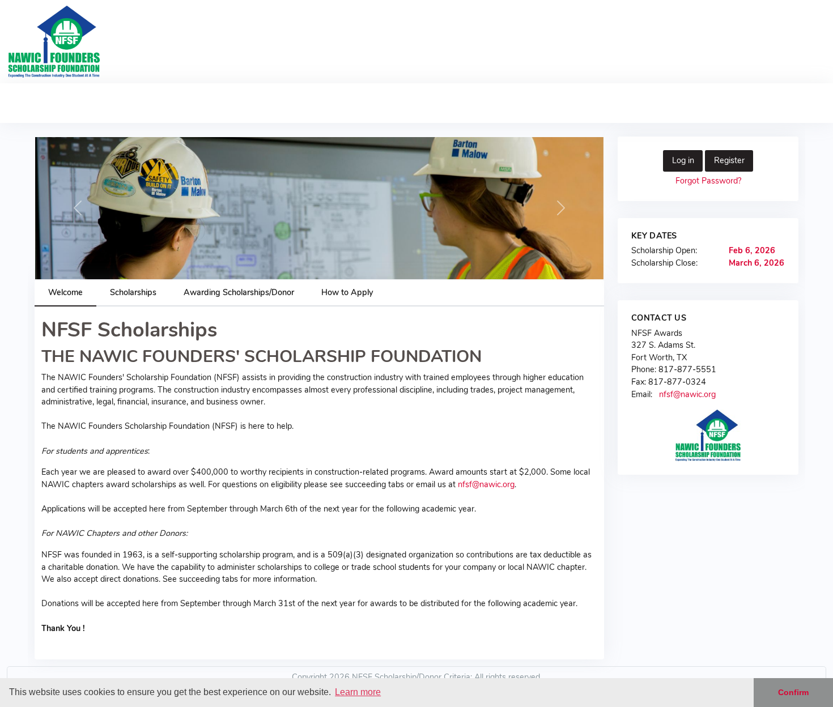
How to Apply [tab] (347, 292)
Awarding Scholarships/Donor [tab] (239, 292)
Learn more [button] (358, 692)
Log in (683, 160)
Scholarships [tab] (133, 292)
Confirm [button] (793, 692)
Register (729, 160)
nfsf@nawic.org (486, 484)
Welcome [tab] (65, 292)
